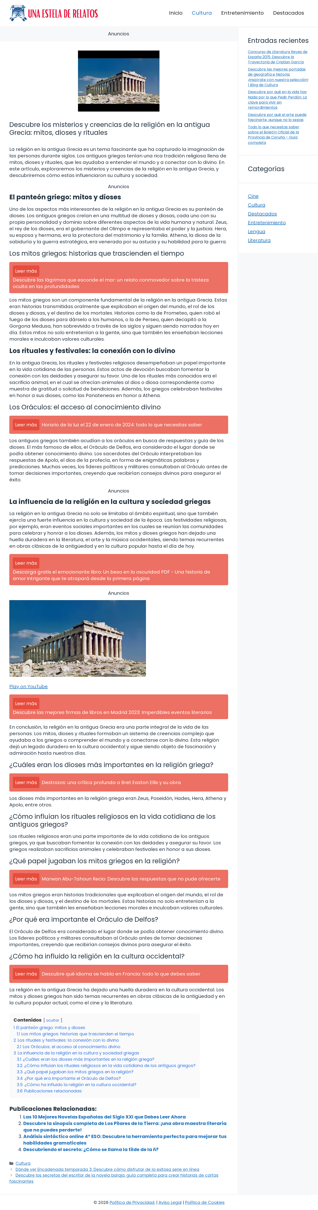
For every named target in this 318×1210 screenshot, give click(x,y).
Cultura (202, 13)
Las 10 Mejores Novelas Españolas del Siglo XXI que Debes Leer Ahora (104, 1117)
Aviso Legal (170, 1202)
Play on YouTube (28, 686)
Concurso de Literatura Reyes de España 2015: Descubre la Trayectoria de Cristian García (278, 57)
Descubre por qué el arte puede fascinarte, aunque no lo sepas (277, 117)
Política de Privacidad (132, 1202)
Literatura (259, 240)
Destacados (288, 13)
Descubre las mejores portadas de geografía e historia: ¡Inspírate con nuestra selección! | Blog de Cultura (278, 77)
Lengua (256, 231)
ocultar (52, 1020)
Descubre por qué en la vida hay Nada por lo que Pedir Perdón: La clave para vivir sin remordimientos (277, 99)
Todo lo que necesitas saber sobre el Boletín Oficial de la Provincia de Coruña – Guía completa (273, 134)
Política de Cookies (205, 1202)
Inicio (176, 13)
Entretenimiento (242, 13)
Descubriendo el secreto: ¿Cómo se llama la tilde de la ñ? (91, 1149)
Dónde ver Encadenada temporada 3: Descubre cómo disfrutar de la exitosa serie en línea (107, 1169)
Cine (253, 196)
